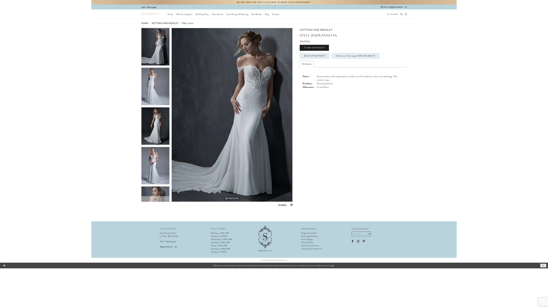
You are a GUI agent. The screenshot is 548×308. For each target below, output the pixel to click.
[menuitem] (170, 14)
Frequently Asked (309, 233)
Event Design (307, 239)
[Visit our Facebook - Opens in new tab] (352, 241)
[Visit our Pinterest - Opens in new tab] (364, 241)
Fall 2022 (187, 23)
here (332, 265)
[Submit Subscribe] (368, 234)
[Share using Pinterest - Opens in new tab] (291, 205)
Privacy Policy (307, 242)
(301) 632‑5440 (168, 241)
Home (144, 23)
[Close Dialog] (4, 265)
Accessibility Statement (311, 249)
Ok (543, 265)
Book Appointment (314, 56)
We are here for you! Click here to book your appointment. (274, 2)
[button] (392, 14)
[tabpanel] (155, 48)
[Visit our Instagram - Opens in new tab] (358, 241)
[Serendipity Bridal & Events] (150, 14)
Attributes (307, 63)
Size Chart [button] (305, 41)
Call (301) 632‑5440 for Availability (355, 56)
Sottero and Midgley (165, 23)
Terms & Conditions (310, 245)
